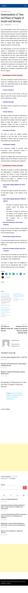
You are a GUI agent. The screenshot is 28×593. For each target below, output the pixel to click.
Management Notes (6, 11)
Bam (9, 583)
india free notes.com (15, 581)
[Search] (25, 487)
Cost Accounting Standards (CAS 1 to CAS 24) (14, 357)
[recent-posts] (10, 495)
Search (3, 485)
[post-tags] (24, 495)
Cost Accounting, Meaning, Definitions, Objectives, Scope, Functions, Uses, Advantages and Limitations (14, 516)
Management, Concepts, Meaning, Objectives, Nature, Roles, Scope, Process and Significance (13, 524)
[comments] (17, 495)
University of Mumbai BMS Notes (9, 499)
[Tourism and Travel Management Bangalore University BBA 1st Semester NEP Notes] (7, 312)
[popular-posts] (4, 495)
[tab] (4, 495)
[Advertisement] (14, 457)
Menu (4, 6)
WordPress (3, 583)
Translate (12, 478)
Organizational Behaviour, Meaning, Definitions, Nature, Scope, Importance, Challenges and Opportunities (13, 506)
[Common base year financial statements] (7, 299)
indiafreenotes (8, 24)
